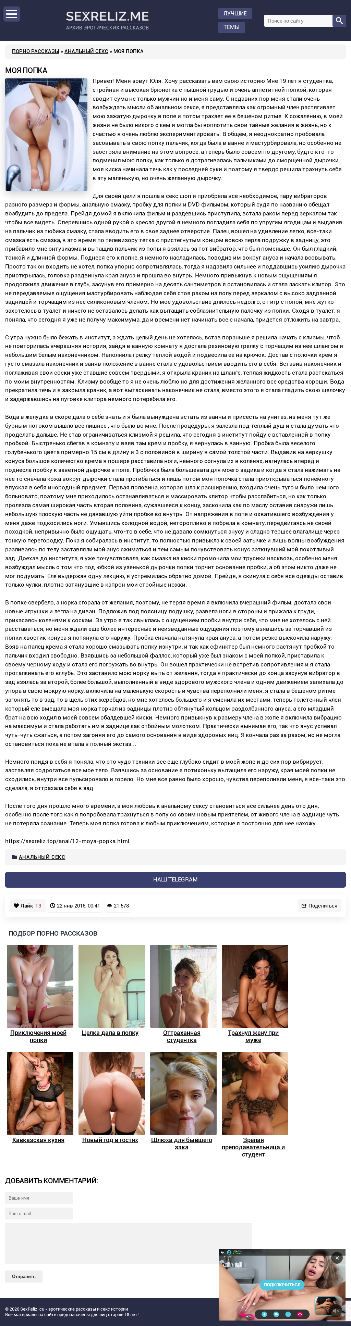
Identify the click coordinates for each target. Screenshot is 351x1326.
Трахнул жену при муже (253, 1036)
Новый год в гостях (110, 1139)
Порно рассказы (35, 51)
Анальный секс (86, 51)
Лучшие (235, 13)
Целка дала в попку (110, 1032)
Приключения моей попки (38, 1036)
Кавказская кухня (38, 1139)
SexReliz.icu (32, 1309)
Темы (231, 27)
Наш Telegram (175, 879)
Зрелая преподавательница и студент (253, 1147)
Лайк (31, 906)
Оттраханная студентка (182, 1036)
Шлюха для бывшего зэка (181, 1143)
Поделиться (322, 906)
